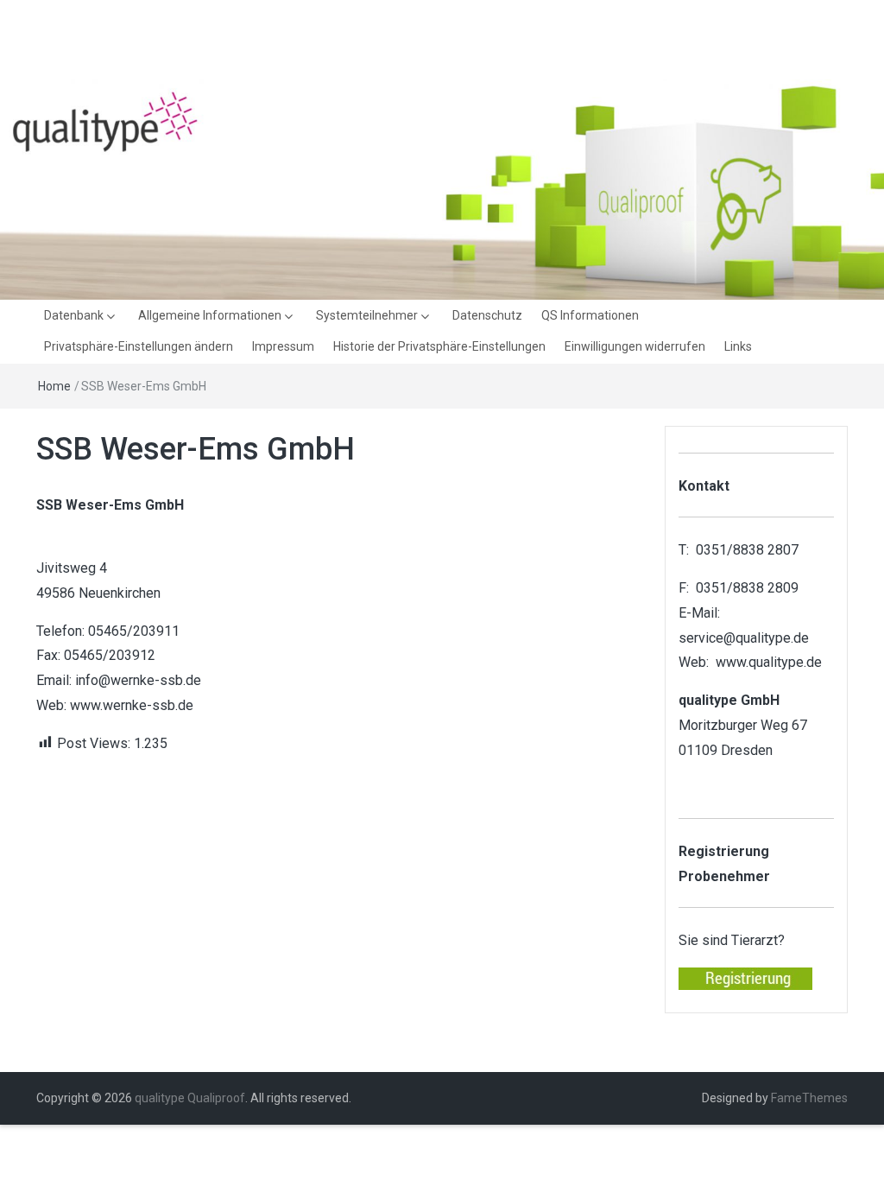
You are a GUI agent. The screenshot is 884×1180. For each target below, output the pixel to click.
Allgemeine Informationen (209, 315)
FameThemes (809, 1098)
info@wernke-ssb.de (138, 680)
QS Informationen (590, 315)
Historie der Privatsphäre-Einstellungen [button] (439, 346)
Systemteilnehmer (367, 315)
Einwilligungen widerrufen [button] (635, 346)
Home (54, 386)
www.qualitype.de (769, 662)
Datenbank (74, 315)
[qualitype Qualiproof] (442, 189)
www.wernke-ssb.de (131, 705)
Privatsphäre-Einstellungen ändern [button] (138, 346)
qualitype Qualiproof (190, 1098)
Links (738, 346)
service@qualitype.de (744, 638)
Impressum (283, 346)
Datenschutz (487, 315)
